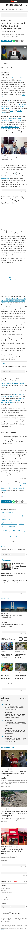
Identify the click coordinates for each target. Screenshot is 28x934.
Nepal (2, 809)
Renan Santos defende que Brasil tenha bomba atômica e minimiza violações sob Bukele (15, 723)
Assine (15, 881)
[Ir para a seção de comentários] (22, 41)
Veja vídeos (5, 530)
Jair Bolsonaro (5, 178)
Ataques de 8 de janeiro (8, 516)
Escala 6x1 (3, 769)
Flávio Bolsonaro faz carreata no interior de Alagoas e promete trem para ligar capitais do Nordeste (15, 739)
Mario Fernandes (6, 129)
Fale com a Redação (5, 888)
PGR (10, 20)
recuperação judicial (6, 846)
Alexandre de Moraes (7, 512)
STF (16, 9)
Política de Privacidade (6, 896)
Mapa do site (3, 890)
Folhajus (21, 9)
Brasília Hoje (4, 613)
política (3, 9)
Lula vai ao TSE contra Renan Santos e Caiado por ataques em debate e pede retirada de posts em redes (15, 715)
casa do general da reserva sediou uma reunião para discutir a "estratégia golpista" (13, 301)
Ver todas (23, 698)
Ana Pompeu (5, 72)
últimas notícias (7, 747)
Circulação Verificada (5, 899)
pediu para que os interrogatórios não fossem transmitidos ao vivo (13, 400)
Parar (10, 684)
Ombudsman (3, 894)
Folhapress (3, 929)
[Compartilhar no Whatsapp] (13, 41)
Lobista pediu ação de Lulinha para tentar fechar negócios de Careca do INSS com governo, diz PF (14, 706)
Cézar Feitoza (5, 74)
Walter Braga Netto (18, 78)
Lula (11, 110)
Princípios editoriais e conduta (7, 898)
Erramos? (14, 541)
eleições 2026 (11, 9)
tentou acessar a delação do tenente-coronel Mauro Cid (13, 383)
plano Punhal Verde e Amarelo (10, 126)
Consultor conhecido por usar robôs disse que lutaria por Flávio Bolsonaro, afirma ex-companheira (15, 731)
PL (15, 174)
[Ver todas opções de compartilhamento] (16, 41)
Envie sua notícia (14, 536)
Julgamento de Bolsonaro (8, 523)
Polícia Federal (12, 526)
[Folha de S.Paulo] (14, 5)
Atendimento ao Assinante (6, 892)
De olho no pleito (5, 622)
